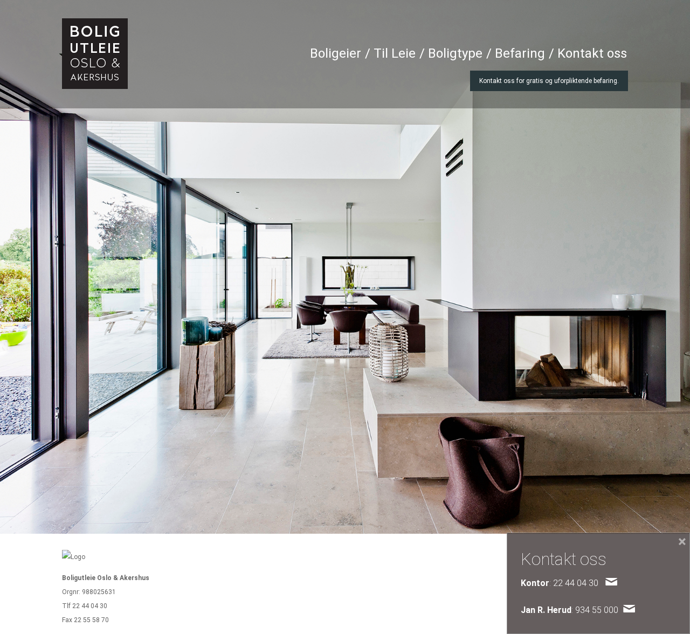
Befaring (520, 53)
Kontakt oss (592, 53)
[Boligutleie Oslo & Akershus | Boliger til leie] (95, 53)
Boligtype (455, 53)
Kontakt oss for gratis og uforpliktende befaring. (549, 81)
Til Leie (395, 53)
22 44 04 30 (89, 606)
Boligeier (335, 53)
